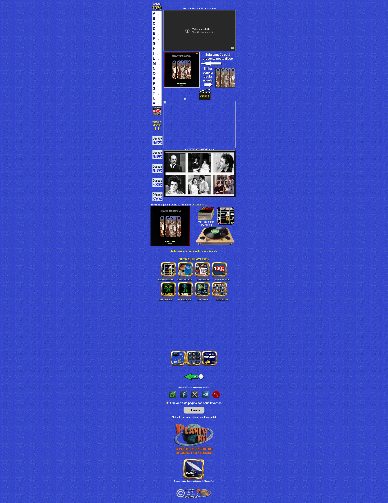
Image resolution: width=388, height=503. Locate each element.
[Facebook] (184, 394)
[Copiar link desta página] (216, 394)
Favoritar (194, 410)
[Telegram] (206, 394)
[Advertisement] (194, 326)
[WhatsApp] (173, 394)
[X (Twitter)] (195, 394)
